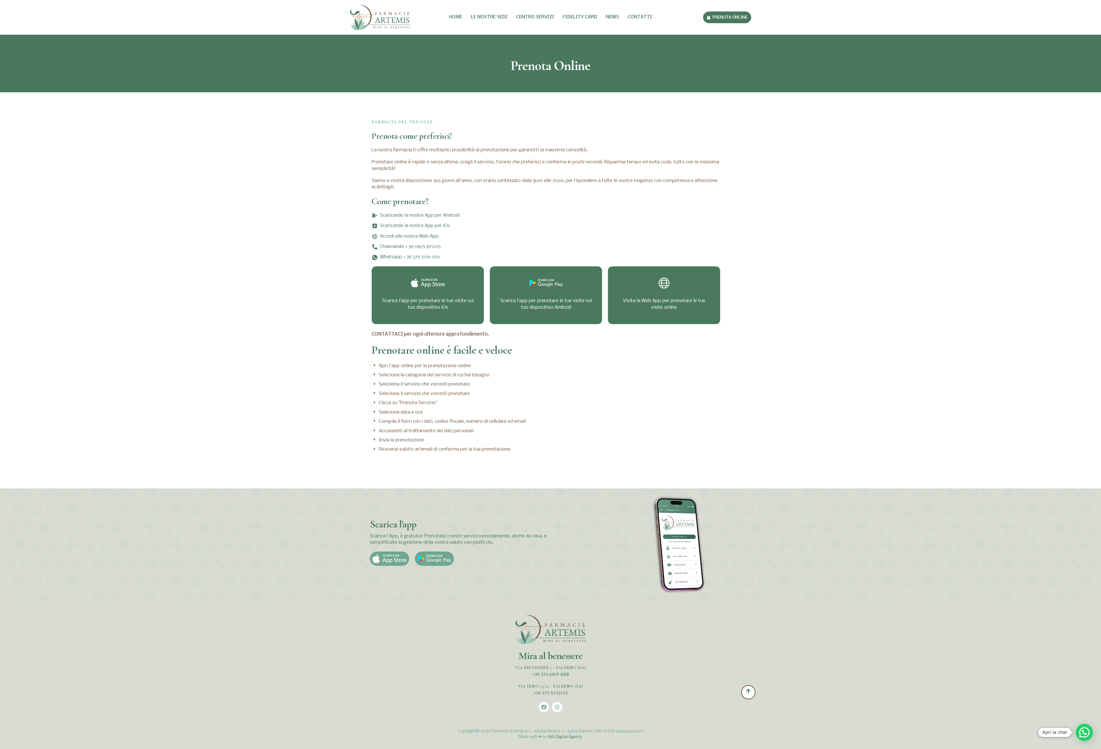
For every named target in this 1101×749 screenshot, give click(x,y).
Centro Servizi (535, 17)
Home (455, 17)
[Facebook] (544, 707)
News (612, 17)
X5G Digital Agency (565, 737)
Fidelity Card (580, 17)
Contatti (640, 17)
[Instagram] (557, 707)
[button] (1084, 732)
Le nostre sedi (489, 17)
